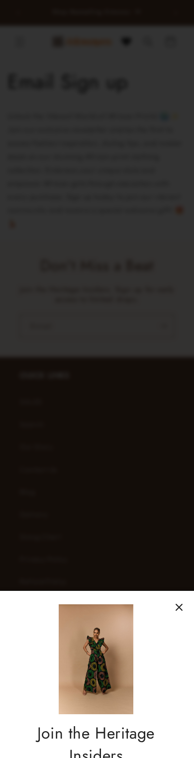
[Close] (179, 607)
